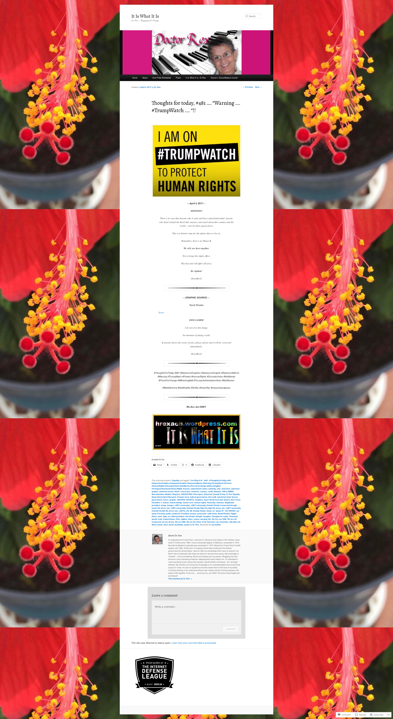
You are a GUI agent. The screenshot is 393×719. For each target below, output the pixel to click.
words (160, 524)
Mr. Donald (194, 510)
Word (154, 524)
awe (219, 488)
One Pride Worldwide (161, 77)
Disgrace (176, 494)
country (203, 491)
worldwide (178, 524)
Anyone (186, 488)
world (171, 524)
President (185, 513)
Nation (203, 510)
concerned (185, 491)
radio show (212, 513)
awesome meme (166, 491)
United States (169, 519)
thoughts (207, 516)
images (170, 505)
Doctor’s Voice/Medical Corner (224, 77)
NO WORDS (230, 510)
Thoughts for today (220, 516)
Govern (235, 497)
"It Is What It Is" (196, 480)
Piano (178, 77)
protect (193, 513)
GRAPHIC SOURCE (185, 499)
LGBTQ (182, 510)
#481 (206, 480)
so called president (176, 516)
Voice (190, 519)
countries (195, 491)
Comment (230, 629)
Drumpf (180, 497)
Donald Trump (219, 494)
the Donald (190, 516)
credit (210, 491)
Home (134, 77)
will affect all (234, 521)
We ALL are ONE (219, 519)
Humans (220, 502)
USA (178, 519)
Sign (165, 516)
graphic (172, 499)
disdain (168, 494)
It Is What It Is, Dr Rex (196, 77)
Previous (248, 87)
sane (160, 516)
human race (188, 502)
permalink (216, 524)
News (209, 510)
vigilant (184, 519)
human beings (176, 502)
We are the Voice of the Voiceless (201, 521)
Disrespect (198, 494)
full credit (212, 497)
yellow (187, 524)
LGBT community (182, 505)
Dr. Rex (157, 87)
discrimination (158, 494)
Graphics (199, 499)
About (145, 77)
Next (258, 87)
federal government (198, 497)
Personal (161, 513)
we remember (222, 521)
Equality (175, 480)
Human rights (200, 502)
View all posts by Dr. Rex (180, 578)
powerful (176, 513)
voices (196, 519)
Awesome (226, 488)
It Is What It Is (145, 16)
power (168, 513)
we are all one (168, 521)
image (163, 505)
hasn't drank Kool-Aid (213, 499)
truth (160, 519)
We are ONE (180, 521)
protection (201, 513)
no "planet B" (218, 510)
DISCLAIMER (228, 491)
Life (187, 510)
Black (177, 491)
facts (187, 497)
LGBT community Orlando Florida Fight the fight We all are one (198, 508)
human (166, 502)
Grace (166, 499)
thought (199, 516)
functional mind (224, 497)
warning (203, 519)
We (209, 519)
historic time (229, 499)
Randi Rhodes (224, 513)
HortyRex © (157, 502)
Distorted (208, 494)
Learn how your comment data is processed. (194, 642)
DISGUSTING (187, 494)
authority (212, 488)
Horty (237, 499)
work (165, 524)
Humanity (211, 502)
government (157, 499)
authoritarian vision (199, 488)
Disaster (217, 491)
